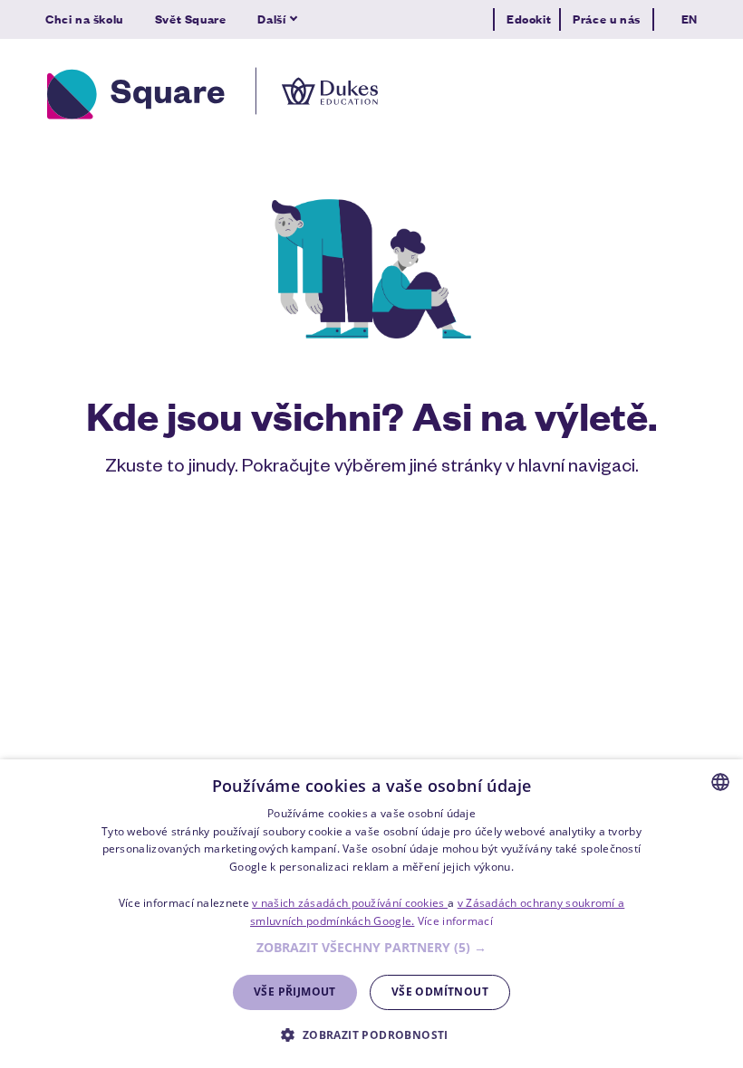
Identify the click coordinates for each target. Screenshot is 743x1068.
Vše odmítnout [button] (439, 991)
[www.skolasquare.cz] (212, 93)
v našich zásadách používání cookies (350, 903)
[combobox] (720, 782)
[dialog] (371, 913)
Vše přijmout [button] (295, 991)
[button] (371, 948)
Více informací (455, 921)
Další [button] (271, 19)
